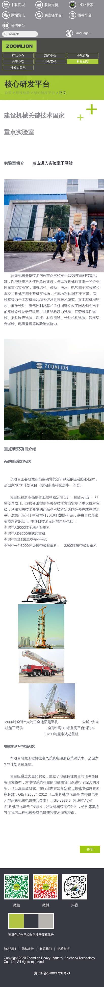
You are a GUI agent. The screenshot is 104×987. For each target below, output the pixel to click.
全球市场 (83, 55)
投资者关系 (17, 67)
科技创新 (83, 61)
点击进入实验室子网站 (52, 163)
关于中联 (18, 61)
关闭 (89, 849)
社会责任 (50, 61)
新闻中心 (50, 55)
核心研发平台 (44, 93)
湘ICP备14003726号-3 (52, 973)
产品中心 (18, 55)
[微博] (45, 880)
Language (81, 33)
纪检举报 (64, 949)
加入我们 (10, 949)
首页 (8, 93)
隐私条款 (28, 949)
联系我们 (46, 949)
